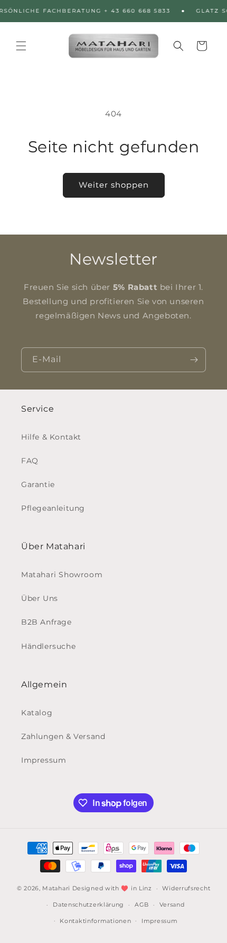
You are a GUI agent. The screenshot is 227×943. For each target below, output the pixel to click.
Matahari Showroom (61, 574)
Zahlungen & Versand (63, 736)
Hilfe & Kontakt (51, 437)
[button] (21, 45)
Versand (172, 904)
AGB (142, 904)
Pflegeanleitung (53, 508)
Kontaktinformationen (95, 921)
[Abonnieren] (193, 359)
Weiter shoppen (114, 185)
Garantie (38, 484)
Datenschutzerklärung (88, 904)
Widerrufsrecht (186, 888)
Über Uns (39, 598)
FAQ (30, 460)
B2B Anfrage (46, 622)
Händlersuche (48, 646)
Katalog (36, 712)
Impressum (43, 760)
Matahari (56, 888)
